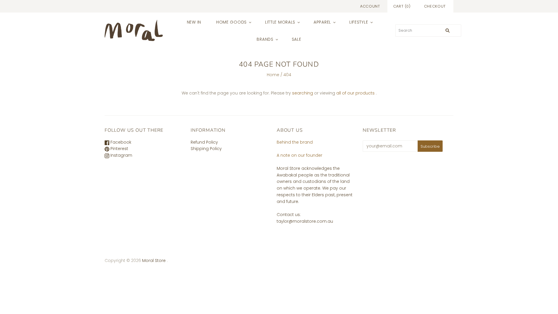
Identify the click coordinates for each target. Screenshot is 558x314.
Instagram (120, 155)
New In (194, 22)
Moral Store (154, 260)
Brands (265, 39)
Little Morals (280, 22)
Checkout (435, 6)
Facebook (120, 142)
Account (370, 6)
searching (302, 93)
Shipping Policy (206, 148)
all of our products (355, 93)
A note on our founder (299, 155)
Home (273, 75)
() (402, 6)
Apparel (322, 22)
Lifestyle (358, 22)
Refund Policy (204, 142)
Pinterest (118, 148)
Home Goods (231, 22)
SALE (296, 39)
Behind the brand (295, 142)
